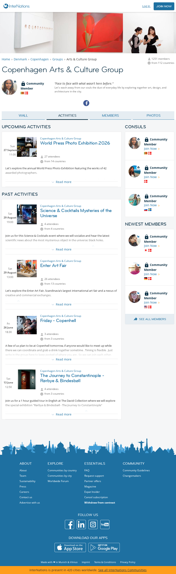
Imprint (86, 562)
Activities (67, 115)
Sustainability (27, 481)
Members (110, 115)
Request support (94, 476)
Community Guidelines (136, 470)
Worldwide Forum (58, 481)
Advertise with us (30, 502)
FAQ (86, 470)
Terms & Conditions (105, 562)
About (23, 470)
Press (23, 486)
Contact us (26, 497)
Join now (164, 6)
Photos (154, 115)
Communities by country (62, 470)
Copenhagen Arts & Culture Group (60, 138)
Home (6, 59)
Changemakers (132, 476)
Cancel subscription (96, 497)
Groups (57, 59)
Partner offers (92, 481)
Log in (146, 6)
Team (23, 476)
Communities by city (60, 476)
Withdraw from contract (99, 502)
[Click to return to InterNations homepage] (17, 6)
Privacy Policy (127, 562)
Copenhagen (39, 59)
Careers (24, 492)
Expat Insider (92, 492)
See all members (152, 319)
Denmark (20, 59)
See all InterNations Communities (122, 570)
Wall (23, 115)
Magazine (90, 486)
